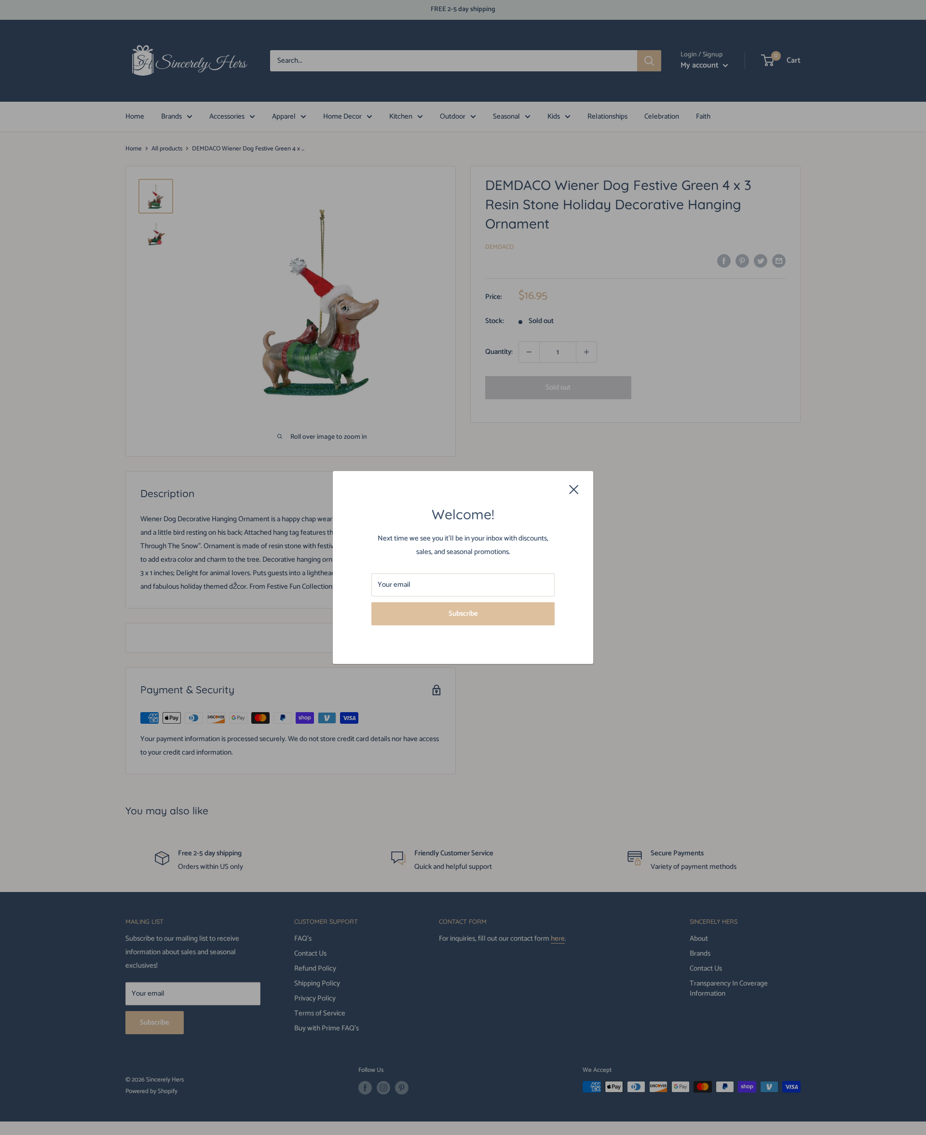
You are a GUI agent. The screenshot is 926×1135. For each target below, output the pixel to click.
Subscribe (463, 614)
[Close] (574, 489)
